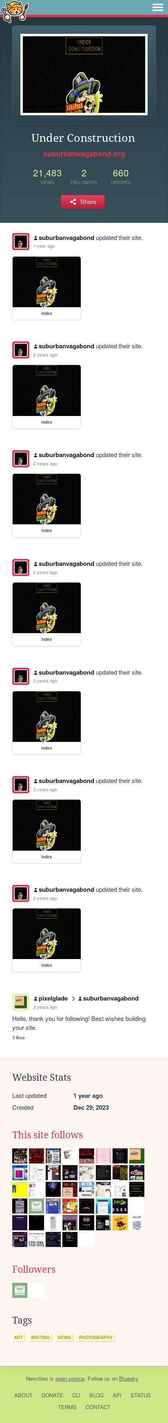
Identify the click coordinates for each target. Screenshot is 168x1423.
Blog (96, 1395)
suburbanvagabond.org (84, 153)
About (23, 1395)
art (18, 1337)
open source (69, 1378)
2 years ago (45, 354)
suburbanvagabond (66, 237)
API (117, 1395)
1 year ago (44, 245)
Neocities (37, 1378)
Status (140, 1395)
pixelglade (53, 998)
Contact (98, 1407)
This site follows (47, 1135)
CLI (76, 1395)
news (64, 1337)
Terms (67, 1407)
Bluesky (128, 1378)
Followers (33, 1269)
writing (40, 1337)
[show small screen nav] (158, 7)
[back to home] (15, 11)
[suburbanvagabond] (21, 242)
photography (96, 1337)
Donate (52, 1395)
